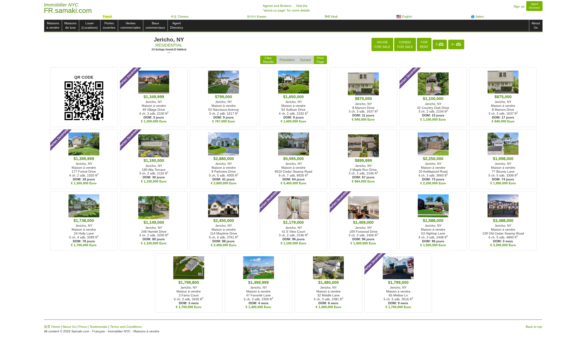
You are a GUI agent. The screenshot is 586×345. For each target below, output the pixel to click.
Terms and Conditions (126, 326)
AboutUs (536, 25)
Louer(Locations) (89, 25)
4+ (453, 44)
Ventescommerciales (130, 25)
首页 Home (52, 326)
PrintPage (320, 59)
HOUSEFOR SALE (382, 44)
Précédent (286, 60)
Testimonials (98, 326)
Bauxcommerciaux (155, 25)
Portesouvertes (109, 25)
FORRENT (424, 44)
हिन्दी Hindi (331, 16)
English (406, 16)
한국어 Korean (256, 16)
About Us (69, 326)
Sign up (518, 6)
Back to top (534, 326)
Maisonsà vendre (52, 25)
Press (83, 326)
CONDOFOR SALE (405, 44)
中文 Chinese (179, 16)
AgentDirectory (176, 25)
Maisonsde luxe (70, 25)
